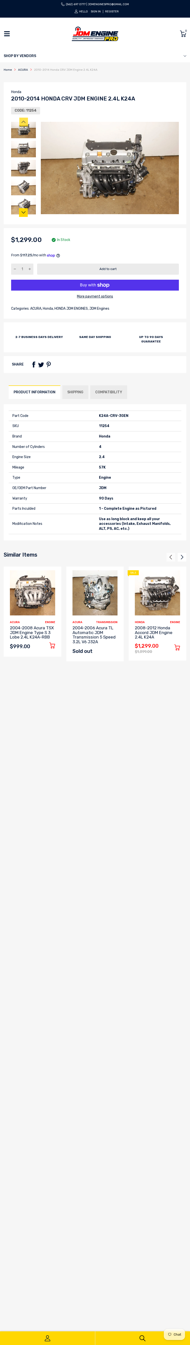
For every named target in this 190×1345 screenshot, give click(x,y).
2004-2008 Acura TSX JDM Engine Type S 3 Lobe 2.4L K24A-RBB (32, 632)
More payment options (95, 296)
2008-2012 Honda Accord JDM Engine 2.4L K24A (153, 632)
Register (112, 11)
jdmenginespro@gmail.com (108, 4)
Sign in (96, 11)
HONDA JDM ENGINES (71, 308)
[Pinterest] (48, 365)
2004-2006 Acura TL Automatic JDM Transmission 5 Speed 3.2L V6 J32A (94, 634)
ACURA (35, 308)
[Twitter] (41, 365)
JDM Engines (99, 308)
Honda (16, 92)
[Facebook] (34, 365)
